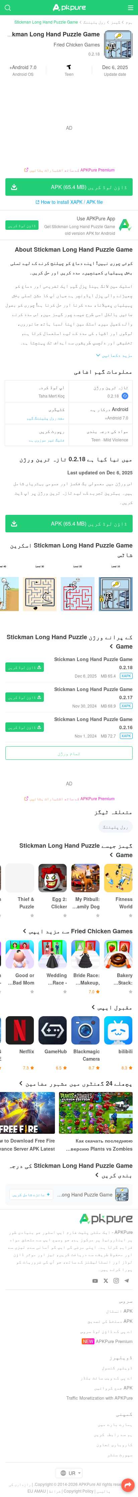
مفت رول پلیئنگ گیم (45, 417)
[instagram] (116, 1281)
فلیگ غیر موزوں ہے (47, 439)
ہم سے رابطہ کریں (113, 1434)
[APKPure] (69, 8)
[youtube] (95, 1281)
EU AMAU (36, 1491)
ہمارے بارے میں (115, 1424)
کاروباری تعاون (114, 1444)
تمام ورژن (69, 753)
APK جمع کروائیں (113, 1387)
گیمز (115, 22)
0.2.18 (113, 396)
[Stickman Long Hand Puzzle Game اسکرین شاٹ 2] (40, 593)
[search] (7, 7)
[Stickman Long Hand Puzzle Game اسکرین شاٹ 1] (77, 593)
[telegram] (126, 1281)
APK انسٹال (119, 1311)
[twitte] (105, 1281)
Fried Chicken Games (77, 44)
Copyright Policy (78, 1491)
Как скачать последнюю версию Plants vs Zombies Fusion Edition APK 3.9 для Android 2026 (101, 1145)
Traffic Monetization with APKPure (99, 1398)
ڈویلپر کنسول (117, 1367)
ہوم (129, 22)
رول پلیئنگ (94, 22)
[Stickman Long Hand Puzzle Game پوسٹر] (116, 593)
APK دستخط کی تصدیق (110, 1321)
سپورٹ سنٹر (120, 1454)
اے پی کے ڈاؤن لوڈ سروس (106, 1331)
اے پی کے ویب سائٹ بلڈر (106, 1377)
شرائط (55, 1491)
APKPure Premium (114, 1341)
